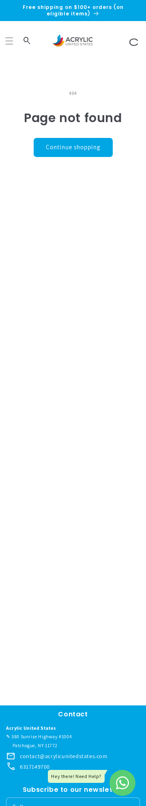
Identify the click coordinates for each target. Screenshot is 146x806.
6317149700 (35, 766)
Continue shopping (73, 147)
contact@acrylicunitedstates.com (64, 756)
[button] (9, 41)
